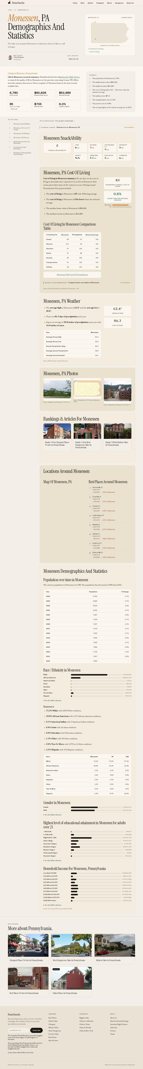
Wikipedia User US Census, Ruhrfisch (88, 400)
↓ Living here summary (96, 49)
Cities (75, 3)
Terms (112, 1034)
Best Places (53, 1018)
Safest (90, 3)
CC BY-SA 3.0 (66, 402)
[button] (87, 127)
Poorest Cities (54, 1034)
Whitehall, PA (96, 525)
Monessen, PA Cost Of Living (66, 172)
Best (82, 3)
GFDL (75, 401)
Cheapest (100, 3)
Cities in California (86, 1021)
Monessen (65, 235)
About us (113, 1018)
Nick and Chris (27, 1053)
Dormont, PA (96, 506)
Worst (109, 3)
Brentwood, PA (97, 543)
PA (15, 10)
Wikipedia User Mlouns (54, 402)
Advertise (113, 1028)
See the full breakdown (53, 700)
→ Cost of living (93, 52)
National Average (92, 235)
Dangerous (119, 3)
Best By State (53, 1040)
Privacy (113, 1031)
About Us (130, 3)
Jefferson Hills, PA (98, 552)
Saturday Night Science (71, 77)
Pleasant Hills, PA (97, 487)
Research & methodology (119, 1021)
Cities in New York (86, 1031)
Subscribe (36, 1030)
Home (10, 10)
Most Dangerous (55, 1031)
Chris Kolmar (19, 57)
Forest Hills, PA (97, 497)
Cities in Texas (84, 1024)
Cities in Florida (85, 1028)
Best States (52, 1037)
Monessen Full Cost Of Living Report (72, 275)
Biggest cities (84, 1018)
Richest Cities (53, 1028)
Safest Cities (53, 1021)
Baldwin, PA (96, 534)
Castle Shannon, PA (98, 515)
